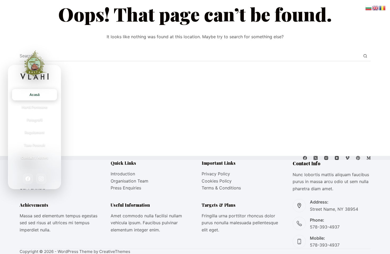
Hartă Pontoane (34, 107)
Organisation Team (129, 181)
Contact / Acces (34, 157)
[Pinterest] (358, 158)
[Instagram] (41, 178)
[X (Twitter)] (316, 158)
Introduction (123, 173)
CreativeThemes (114, 251)
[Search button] (365, 55)
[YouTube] (337, 158)
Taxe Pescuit (34, 145)
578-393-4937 (325, 227)
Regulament (35, 132)
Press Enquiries (126, 187)
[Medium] (369, 158)
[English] (375, 7)
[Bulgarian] (368, 7)
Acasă (34, 94)
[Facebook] (28, 178)
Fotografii (34, 120)
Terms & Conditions (221, 187)
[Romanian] (382, 7)
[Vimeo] (347, 158)
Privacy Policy (216, 173)
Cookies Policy (217, 181)
